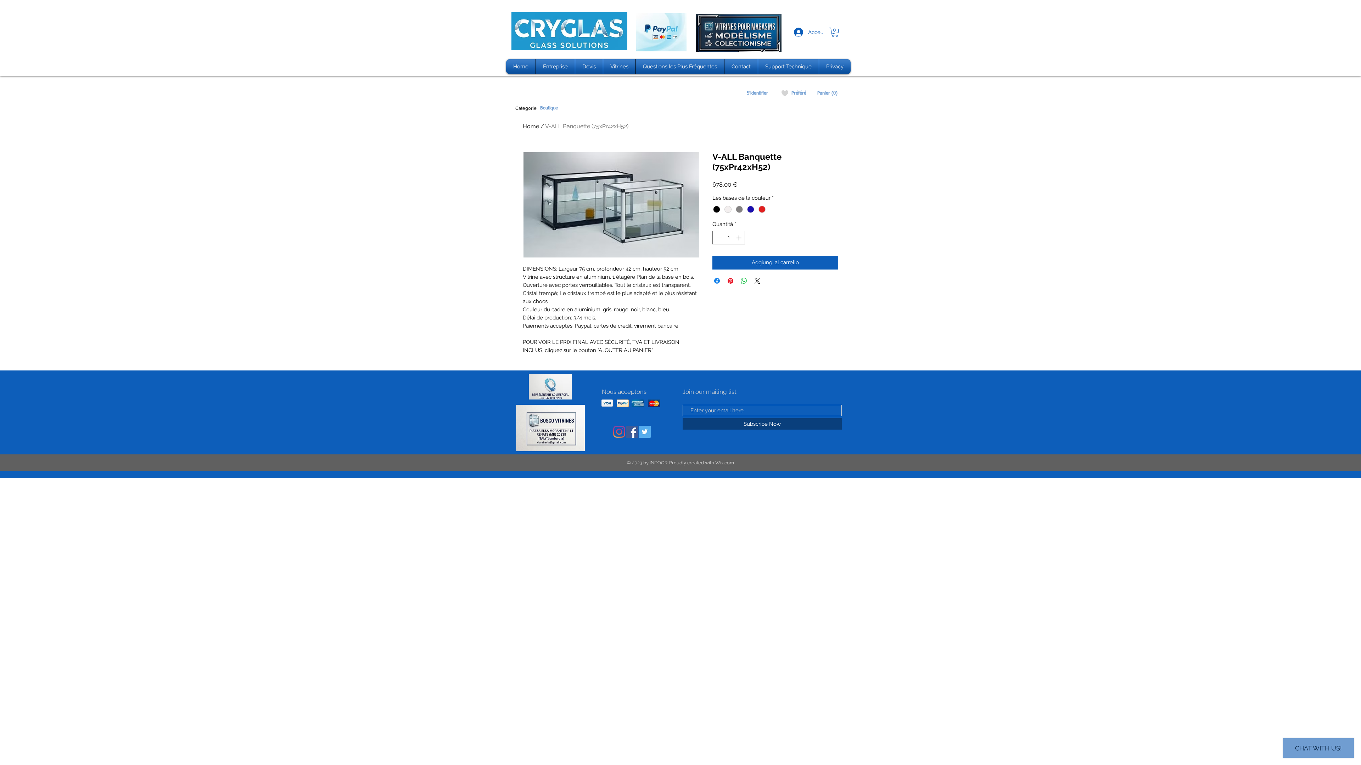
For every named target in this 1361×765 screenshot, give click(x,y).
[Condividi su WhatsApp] (744, 281)
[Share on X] (757, 281)
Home (531, 126)
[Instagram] (619, 432)
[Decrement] (718, 237)
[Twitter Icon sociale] (645, 432)
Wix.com (724, 462)
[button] (834, 32)
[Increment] (739, 237)
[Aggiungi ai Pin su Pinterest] (730, 281)
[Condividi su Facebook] (717, 281)
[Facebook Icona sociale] (632, 432)
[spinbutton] (729, 237)
